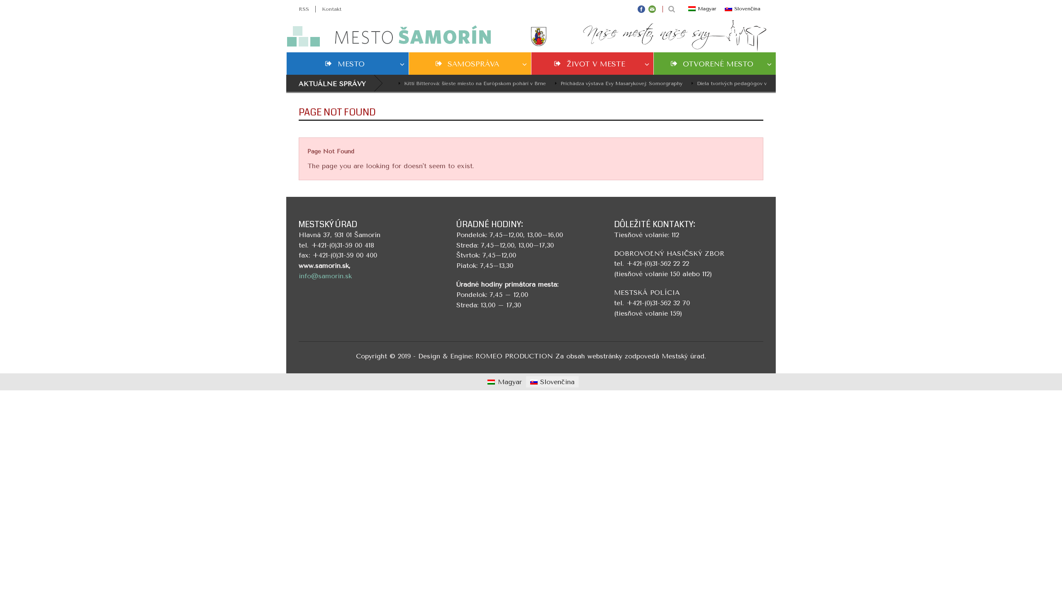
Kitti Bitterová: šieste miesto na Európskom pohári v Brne (467, 83)
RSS (304, 9)
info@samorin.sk (325, 276)
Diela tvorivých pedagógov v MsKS (732, 83)
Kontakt (331, 9)
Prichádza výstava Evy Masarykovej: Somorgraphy (613, 83)
